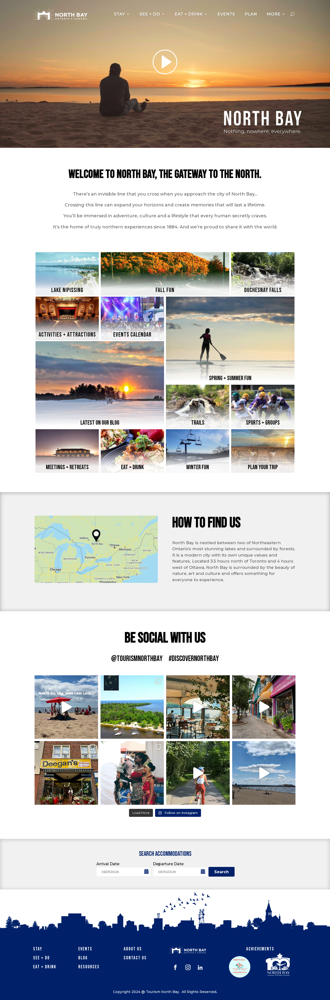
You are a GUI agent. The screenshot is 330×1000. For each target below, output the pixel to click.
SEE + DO (150, 14)
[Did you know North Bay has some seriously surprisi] (132, 707)
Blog (83, 958)
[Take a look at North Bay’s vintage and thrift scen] (66, 773)
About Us (133, 949)
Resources (89, 967)
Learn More (67, 291)
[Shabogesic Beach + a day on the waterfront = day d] (264, 773)
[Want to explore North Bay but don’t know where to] (198, 773)
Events (85, 949)
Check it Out (100, 423)
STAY (119, 14)
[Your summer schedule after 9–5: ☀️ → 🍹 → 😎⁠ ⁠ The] (198, 707)
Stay (37, 949)
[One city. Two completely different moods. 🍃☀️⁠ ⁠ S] (66, 707)
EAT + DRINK (189, 14)
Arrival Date (107, 864)
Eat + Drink (44, 967)
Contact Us (135, 958)
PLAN (251, 14)
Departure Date (168, 864)
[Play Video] (165, 62)
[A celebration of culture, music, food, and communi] (132, 773)
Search (221, 872)
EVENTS (226, 14)
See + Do (41, 958)
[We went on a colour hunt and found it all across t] (264, 707)
